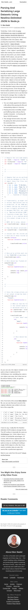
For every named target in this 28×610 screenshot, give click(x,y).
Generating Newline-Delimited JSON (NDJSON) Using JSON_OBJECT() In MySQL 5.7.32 (14, 480)
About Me (17, 586)
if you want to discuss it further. (14, 512)
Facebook (20, 577)
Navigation (23, 2)
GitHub (13, 364)
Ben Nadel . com (6, 2)
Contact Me (6, 588)
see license (18, 525)
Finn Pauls (4, 67)
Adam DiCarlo (14, 44)
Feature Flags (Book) (13, 603)
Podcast (19, 584)
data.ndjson (4, 422)
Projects (9, 586)
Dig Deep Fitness (13, 599)
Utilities (21, 588)
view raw (25, 364)
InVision (9, 590)
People (14, 588)
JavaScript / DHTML (19, 27)
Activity (12, 584)
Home (6, 584)
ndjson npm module (19, 65)
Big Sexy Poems (13, 597)
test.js (2, 364)
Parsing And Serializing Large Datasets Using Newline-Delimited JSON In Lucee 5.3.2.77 (14, 486)
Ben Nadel (6, 25)
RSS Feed (17, 590)
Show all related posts (21, 489)
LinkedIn (12, 577)
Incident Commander (13, 601)
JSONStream (5, 434)
